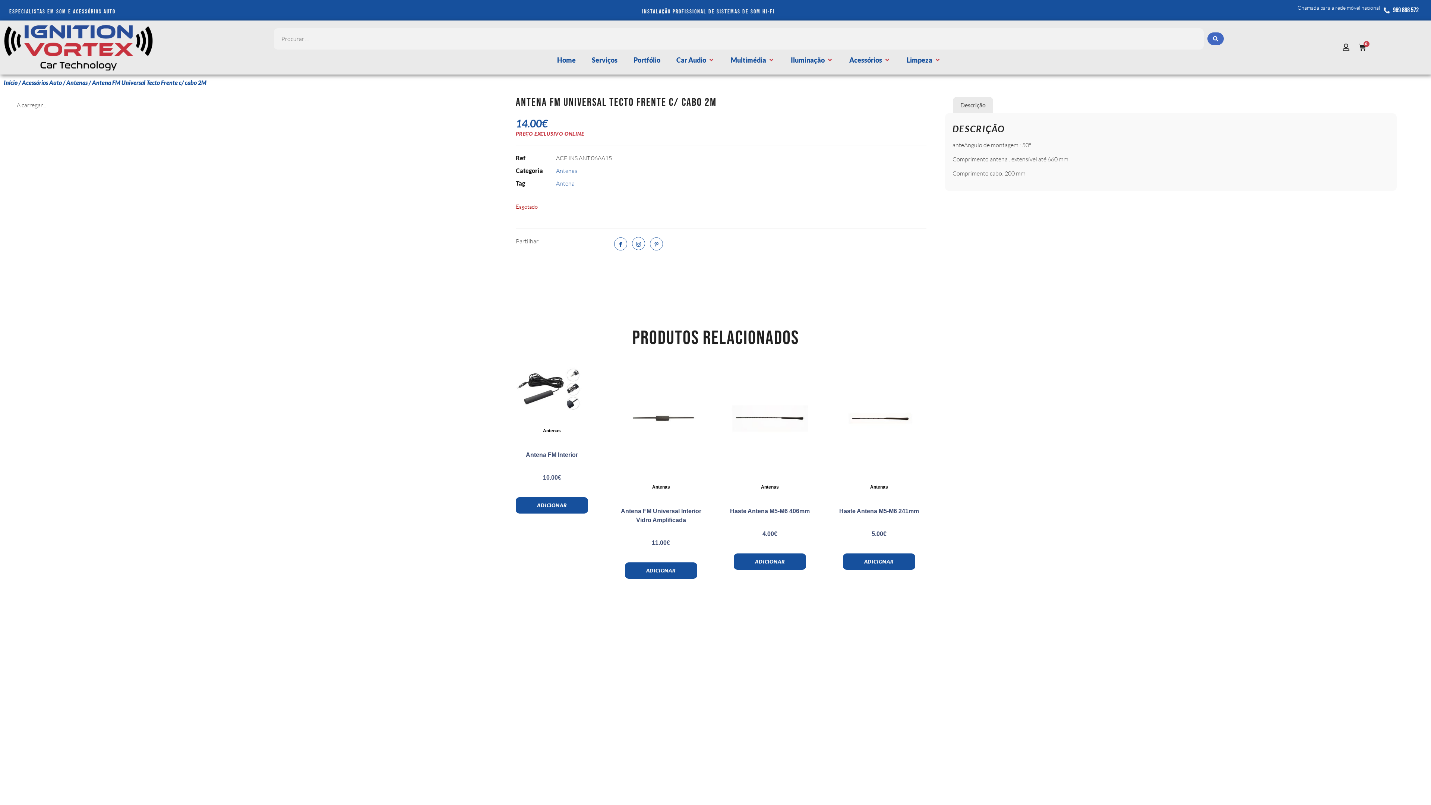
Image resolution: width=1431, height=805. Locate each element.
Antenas (77, 82)
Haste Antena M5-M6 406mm (770, 511)
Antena (565, 183)
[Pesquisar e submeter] (1215, 38)
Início (11, 82)
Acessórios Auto (42, 82)
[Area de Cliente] (1347, 47)
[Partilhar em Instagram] (638, 243)
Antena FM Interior (552, 455)
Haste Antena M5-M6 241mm (879, 511)
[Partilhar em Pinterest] (656, 244)
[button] (695, 60)
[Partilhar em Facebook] (621, 244)
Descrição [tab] (973, 104)
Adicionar (552, 505)
